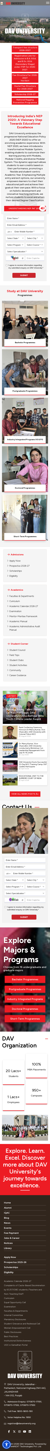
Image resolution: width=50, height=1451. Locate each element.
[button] (6, 1444)
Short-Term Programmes (25, 1018)
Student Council (17, 650)
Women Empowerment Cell (17, 1328)
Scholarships (15, 571)
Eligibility (13, 576)
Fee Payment (11, 1233)
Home (7, 1203)
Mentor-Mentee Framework (23, 616)
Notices (8, 1243)
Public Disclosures (12, 1332)
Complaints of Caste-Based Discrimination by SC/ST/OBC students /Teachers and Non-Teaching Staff (24, 1289)
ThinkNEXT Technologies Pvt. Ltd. (25, 1446)
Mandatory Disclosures (15, 1319)
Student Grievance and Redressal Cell (22, 1323)
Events (7, 1228)
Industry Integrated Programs (25, 999)
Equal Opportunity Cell (15, 1302)
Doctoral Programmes (25, 1008)
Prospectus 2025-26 (15, 1262)
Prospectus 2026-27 (19, 565)
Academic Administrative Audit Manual (24, 628)
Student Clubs (16, 660)
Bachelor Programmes (25, 979)
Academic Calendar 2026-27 (23, 606)
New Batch (25, 78)
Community (15, 670)
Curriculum (14, 601)
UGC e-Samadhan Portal (15, 1345)
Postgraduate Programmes (25, 989)
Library (8, 1248)
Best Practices (11, 1336)
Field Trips (14, 655)
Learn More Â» (25, 343)
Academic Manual (18, 621)
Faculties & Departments (21, 596)
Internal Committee (13, 1315)
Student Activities (18, 665)
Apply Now (15, 560)
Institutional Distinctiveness (17, 1340)
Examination (15, 611)
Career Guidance (17, 675)
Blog (6, 1218)
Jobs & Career (12, 1238)
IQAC (7, 1213)
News (7, 1223)
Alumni (7, 1208)
